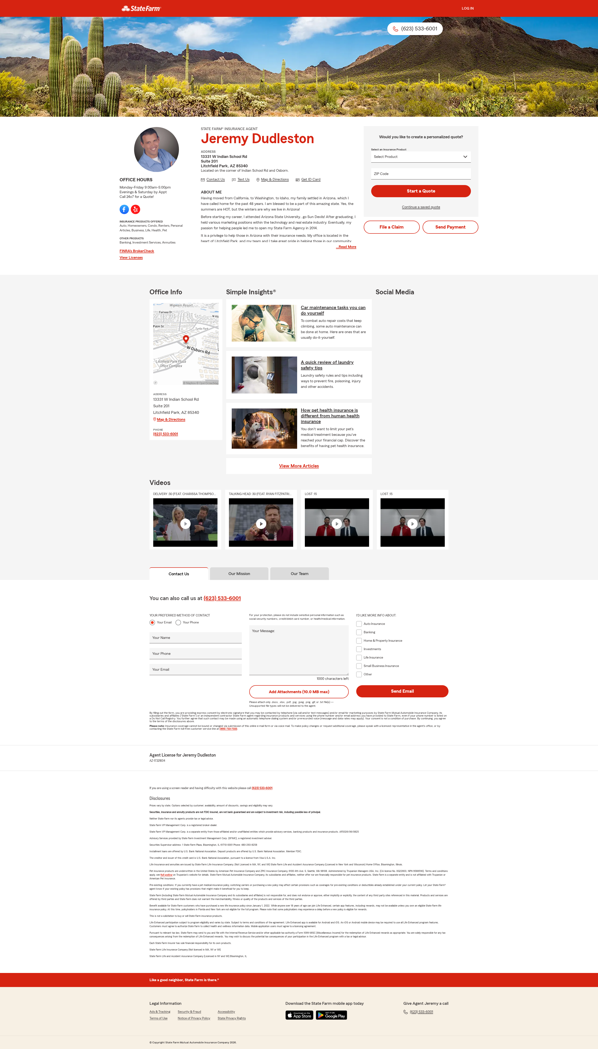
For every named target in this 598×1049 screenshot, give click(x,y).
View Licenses (131, 257)
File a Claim (392, 227)
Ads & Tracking (160, 1011)
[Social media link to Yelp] (135, 209)
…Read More (346, 247)
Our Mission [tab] (239, 574)
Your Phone (191, 622)
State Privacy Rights (232, 1018)
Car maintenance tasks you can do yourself (333, 310)
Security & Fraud (189, 1011)
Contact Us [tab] (179, 574)
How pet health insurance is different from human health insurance (330, 416)
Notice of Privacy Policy (194, 1018)
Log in (468, 8)
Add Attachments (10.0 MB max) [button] (299, 692)
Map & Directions (171, 419)
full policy (166, 874)
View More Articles (299, 466)
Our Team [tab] (300, 574)
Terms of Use (158, 1018)
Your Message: (263, 631)
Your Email (164, 622)
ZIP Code (381, 174)
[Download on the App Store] (299, 1015)
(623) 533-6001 (165, 434)
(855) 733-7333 (228, 728)
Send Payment (450, 227)
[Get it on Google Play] (331, 1015)
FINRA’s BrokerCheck (137, 251)
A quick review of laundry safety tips (327, 365)
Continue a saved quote (421, 207)
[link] (141, 8)
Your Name (161, 638)
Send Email (402, 691)
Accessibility (226, 1011)
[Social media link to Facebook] (124, 209)
